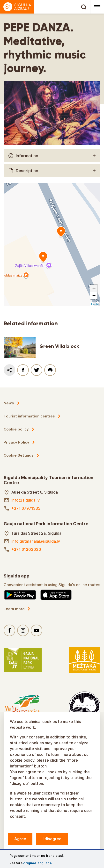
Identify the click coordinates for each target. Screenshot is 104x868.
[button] (93, 288)
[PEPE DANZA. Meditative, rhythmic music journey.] (43, 257)
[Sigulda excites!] (45, 7)
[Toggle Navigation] (97, 7)
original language (37, 863)
